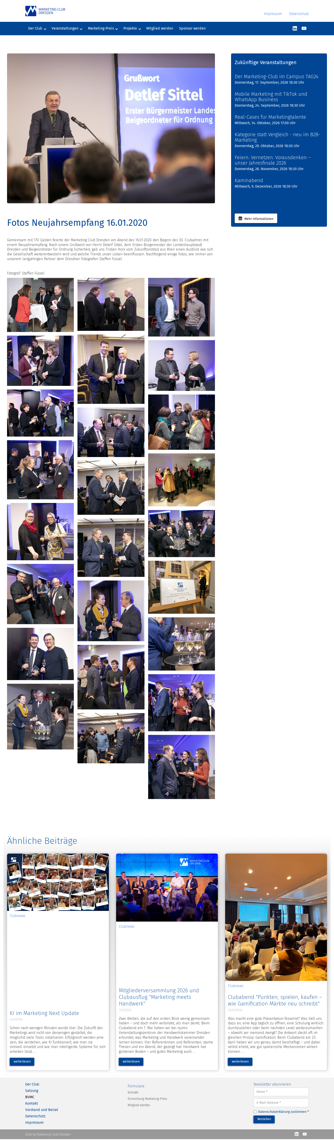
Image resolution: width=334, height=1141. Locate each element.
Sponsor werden (192, 28)
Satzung (31, 1090)
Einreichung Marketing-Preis (147, 1099)
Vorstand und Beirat (41, 1110)
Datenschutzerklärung (274, 1112)
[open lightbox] (40, 305)
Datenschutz (299, 14)
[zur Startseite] (45, 11)
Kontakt (31, 1103)
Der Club (32, 1084)
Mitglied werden (159, 28)
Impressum (273, 14)
